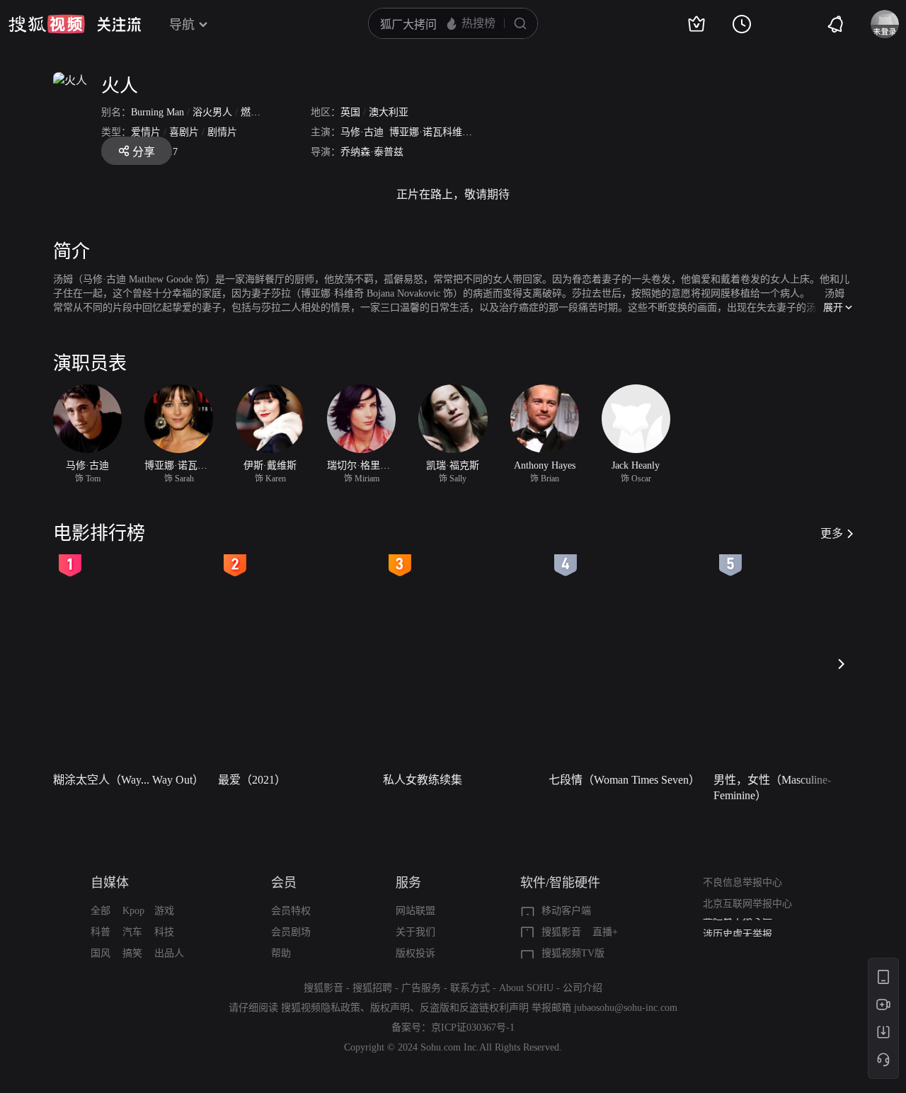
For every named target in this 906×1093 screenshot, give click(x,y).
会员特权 (291, 910)
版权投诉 (415, 953)
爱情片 (146, 132)
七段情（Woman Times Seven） (624, 780)
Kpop (133, 910)
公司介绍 (582, 988)
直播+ (605, 932)
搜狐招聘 (372, 988)
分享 (143, 152)
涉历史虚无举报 (737, 928)
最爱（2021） (252, 780)
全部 (100, 910)
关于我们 (415, 932)
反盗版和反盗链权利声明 (474, 1007)
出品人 (169, 953)
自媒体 (110, 883)
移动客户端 (566, 910)
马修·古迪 (362, 132)
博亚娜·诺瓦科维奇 (430, 132)
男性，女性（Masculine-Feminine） (772, 787)
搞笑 (132, 953)
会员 (284, 883)
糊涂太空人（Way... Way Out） (128, 780)
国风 (100, 953)
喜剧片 (184, 132)
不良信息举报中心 (742, 882)
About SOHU (526, 988)
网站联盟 (415, 910)
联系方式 (470, 988)
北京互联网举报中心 (747, 903)
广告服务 (421, 988)
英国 (350, 112)
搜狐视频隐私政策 (320, 1007)
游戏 (164, 910)
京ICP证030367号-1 (473, 1027)
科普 (100, 932)
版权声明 (390, 1007)
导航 (182, 24)
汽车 (132, 932)
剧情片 (222, 132)
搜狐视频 (46, 24)
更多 (831, 533)
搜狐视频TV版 (572, 953)
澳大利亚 (388, 112)
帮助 (281, 953)
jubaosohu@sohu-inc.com (625, 1007)
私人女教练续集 (422, 780)
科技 (164, 932)
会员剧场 (291, 932)
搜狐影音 (561, 932)
